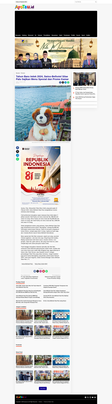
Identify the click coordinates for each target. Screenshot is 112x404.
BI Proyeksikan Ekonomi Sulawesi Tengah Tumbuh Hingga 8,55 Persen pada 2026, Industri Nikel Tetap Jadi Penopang (61, 337)
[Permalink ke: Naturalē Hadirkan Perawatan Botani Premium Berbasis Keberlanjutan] (24, 314)
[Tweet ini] (63, 82)
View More (42, 388)
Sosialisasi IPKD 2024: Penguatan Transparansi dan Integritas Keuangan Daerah (55, 286)
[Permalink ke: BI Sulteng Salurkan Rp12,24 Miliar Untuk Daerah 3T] (24, 330)
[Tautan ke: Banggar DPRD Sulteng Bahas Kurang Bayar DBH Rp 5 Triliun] (84, 79)
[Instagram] (40, 271)
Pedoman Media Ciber (49, 401)
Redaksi (40, 401)
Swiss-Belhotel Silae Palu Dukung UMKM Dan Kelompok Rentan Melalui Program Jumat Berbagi (28, 296)
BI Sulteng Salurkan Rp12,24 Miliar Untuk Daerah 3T (24, 337)
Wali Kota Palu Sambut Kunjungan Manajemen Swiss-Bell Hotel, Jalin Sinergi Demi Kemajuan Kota (29, 301)
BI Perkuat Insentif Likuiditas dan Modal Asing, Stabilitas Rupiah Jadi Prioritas (61, 321)
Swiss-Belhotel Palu (27, 264)
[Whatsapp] (68, 82)
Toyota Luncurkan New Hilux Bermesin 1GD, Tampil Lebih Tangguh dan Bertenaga (41, 321)
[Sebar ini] (60, 82)
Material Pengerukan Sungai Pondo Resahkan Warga (52, 277)
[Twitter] (37, 271)
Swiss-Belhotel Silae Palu (37, 210)
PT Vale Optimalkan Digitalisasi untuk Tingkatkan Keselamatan (29, 277)
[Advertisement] (56, 22)
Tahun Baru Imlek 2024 (41, 264)
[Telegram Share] (65, 82)
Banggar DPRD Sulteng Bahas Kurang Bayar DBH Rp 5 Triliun (84, 88)
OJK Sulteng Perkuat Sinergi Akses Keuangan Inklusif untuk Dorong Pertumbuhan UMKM (42, 337)
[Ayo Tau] (24, 7)
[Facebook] (35, 271)
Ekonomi (17, 82)
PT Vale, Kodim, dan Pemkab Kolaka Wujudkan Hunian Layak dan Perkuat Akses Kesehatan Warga (85, 93)
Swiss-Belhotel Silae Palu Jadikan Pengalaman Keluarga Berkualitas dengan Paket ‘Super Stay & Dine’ (56, 291)
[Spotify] (46, 271)
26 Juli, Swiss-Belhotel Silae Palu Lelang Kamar (54, 300)
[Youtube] (43, 271)
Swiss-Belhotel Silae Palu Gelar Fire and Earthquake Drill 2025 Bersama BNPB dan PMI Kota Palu (28, 291)
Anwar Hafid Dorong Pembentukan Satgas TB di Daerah (85, 97)
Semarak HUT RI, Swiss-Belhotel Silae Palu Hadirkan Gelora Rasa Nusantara (55, 296)
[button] (96, 2)
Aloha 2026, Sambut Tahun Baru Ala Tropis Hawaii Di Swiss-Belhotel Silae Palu (28, 286)
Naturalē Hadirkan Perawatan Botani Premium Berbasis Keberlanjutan (24, 321)
